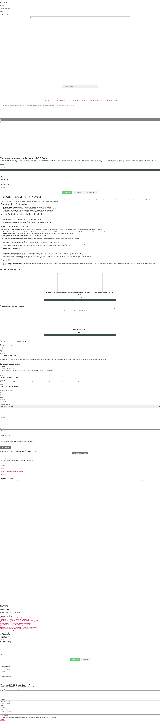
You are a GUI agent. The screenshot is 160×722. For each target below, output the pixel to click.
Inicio (1, 105)
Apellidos (3, 699)
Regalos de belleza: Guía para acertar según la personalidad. (16, 623)
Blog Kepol (2, 5)
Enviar (2, 719)
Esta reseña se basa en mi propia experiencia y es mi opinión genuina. (17, 441)
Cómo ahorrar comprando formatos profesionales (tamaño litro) (17, 617)
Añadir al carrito (80, 170)
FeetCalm (84, 100)
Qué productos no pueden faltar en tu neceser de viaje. (15, 624)
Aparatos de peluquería (106, 100)
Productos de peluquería (73, 100)
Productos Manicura (47, 100)
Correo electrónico (5, 701)
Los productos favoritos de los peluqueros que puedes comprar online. (19, 620)
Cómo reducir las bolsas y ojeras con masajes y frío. (14, 630)
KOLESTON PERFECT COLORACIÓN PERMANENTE (44, 105)
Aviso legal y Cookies (5, 634)
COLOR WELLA (29, 105)
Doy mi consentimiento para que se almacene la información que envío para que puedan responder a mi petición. (30, 717)
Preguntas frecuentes (5, 8)
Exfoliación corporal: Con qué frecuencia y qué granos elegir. (16, 628)
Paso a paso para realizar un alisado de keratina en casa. (15, 619)
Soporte (2, 639)
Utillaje (115, 100)
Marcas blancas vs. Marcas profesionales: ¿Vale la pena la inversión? (18, 627)
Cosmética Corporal (93, 100)
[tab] (67, 192)
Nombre (3, 695)
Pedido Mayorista (4, 14)
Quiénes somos (3, 2)
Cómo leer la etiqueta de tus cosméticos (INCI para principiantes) (17, 626)
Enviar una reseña (5, 447)
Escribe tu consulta (4, 709)
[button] (4, 167)
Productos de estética (60, 100)
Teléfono (2, 705)
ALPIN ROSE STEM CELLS (80, 329)
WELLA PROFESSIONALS (19, 105)
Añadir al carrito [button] (80, 300)
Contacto (2, 11)
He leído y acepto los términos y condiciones (12, 471)
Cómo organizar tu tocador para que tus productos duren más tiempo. (19, 621)
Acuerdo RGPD (4, 715)
